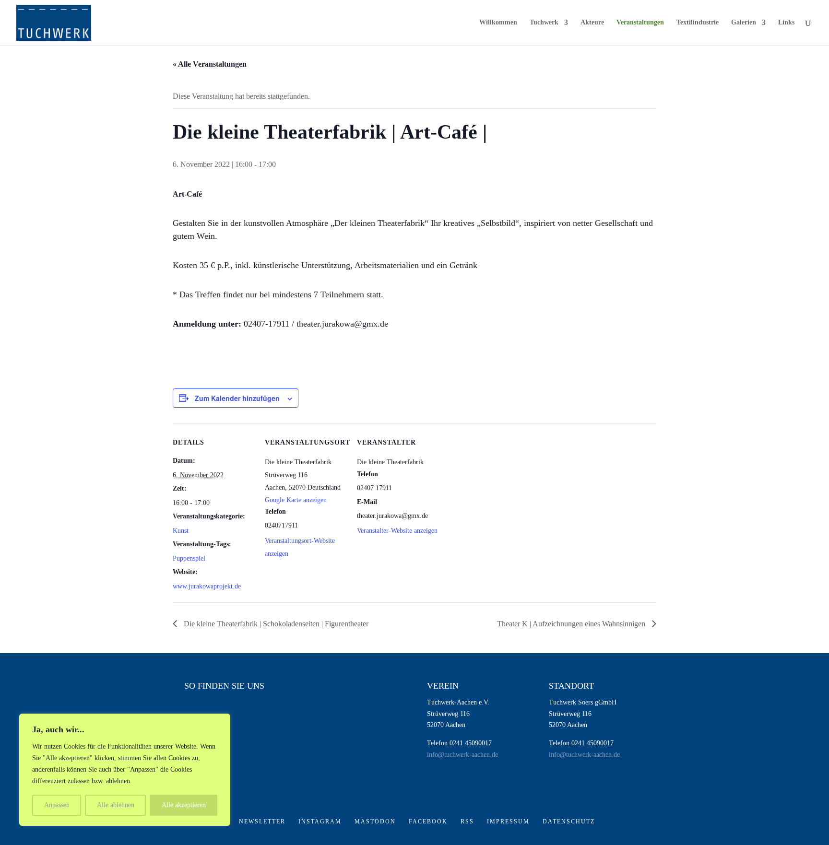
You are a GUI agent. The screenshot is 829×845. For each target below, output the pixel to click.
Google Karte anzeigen (296, 500)
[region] (124, 770)
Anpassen (57, 805)
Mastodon (375, 821)
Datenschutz (569, 821)
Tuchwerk (544, 22)
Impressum (508, 821)
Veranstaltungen (640, 22)
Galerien (743, 22)
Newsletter (262, 821)
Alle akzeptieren (184, 805)
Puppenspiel (189, 558)
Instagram (320, 821)
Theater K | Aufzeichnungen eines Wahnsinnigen (572, 624)
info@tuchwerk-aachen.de (462, 754)
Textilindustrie (697, 22)
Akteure (592, 22)
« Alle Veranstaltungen (210, 64)
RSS (467, 821)
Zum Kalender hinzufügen (237, 398)
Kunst (181, 530)
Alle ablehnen (115, 805)
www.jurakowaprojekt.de (207, 586)
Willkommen (498, 22)
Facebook (428, 821)
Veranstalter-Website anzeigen (397, 530)
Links (786, 22)
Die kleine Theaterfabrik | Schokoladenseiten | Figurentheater (275, 624)
